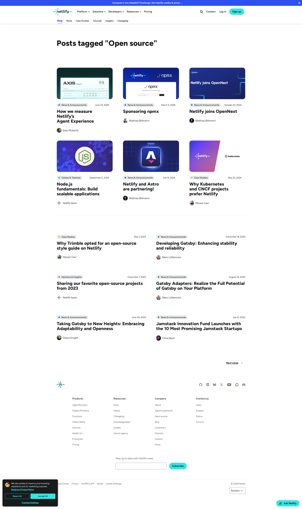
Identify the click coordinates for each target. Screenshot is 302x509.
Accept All (43, 496)
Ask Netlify (290, 503)
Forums (200, 422)
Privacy (75, 483)
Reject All (17, 496)
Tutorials (97, 21)
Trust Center (63, 483)
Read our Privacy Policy (22, 489)
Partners (159, 433)
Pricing (148, 11)
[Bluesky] (214, 385)
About (158, 405)
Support (200, 410)
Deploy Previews (80, 410)
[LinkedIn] (207, 385)
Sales (198, 405)
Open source (161, 416)
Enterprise (77, 439)
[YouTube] (229, 385)
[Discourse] (236, 385)
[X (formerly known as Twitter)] (221, 385)
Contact (210, 11)
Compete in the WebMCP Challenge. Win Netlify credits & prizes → (147, 2)
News (69, 21)
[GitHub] (200, 385)
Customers (160, 427)
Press (157, 444)
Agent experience (164, 410)
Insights (109, 21)
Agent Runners (79, 405)
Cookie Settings (113, 483)
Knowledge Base (122, 422)
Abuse (100, 483)
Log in (222, 11)
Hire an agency (121, 433)
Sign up (236, 11)
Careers (159, 439)
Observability (78, 422)
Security (76, 427)
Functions (77, 416)
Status (117, 410)
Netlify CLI (77, 433)
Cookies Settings (30, 502)
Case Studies (82, 21)
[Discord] (243, 385)
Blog (59, 20)
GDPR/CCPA (87, 483)
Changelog (122, 21)
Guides (117, 427)
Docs (116, 405)
